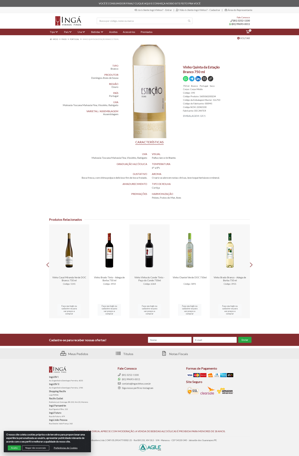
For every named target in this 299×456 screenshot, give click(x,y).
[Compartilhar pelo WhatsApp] (185, 78)
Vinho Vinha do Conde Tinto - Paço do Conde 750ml (149, 279)
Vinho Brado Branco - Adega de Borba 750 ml (230, 279)
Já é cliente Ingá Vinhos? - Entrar (155, 10)
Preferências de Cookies (66, 447)
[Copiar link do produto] (210, 78)
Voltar (245, 38)
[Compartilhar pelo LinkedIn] (198, 78)
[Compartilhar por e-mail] (204, 78)
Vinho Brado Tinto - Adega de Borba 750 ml (109, 279)
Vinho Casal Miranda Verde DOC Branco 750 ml (69, 279)
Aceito (14, 447)
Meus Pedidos (77, 354)
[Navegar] (48, 265)
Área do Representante (240, 10)
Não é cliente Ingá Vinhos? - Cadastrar (200, 10)
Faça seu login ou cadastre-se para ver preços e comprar (69, 310)
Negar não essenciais (35, 447)
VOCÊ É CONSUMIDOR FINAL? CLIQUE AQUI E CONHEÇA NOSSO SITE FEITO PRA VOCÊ (149, 3)
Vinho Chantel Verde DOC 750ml (190, 277)
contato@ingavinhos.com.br (136, 383)
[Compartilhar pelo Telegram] (192, 78)
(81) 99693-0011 (241, 24)
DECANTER (200, 110)
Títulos (128, 354)
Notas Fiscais (178, 354)
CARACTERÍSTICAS (149, 142)
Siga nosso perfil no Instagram (137, 388)
